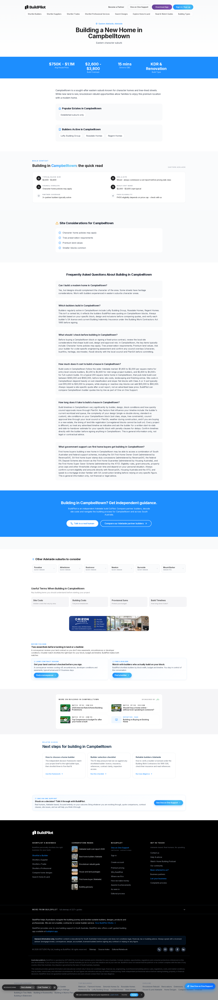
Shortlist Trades (73, 14)
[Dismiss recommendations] (54, 987)
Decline (124, 995)
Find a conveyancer (44, 675)
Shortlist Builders (35, 14)
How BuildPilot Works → (105, 923)
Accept (134, 995)
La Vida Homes (117, 990)
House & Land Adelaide (152, 990)
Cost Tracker (43, 987)
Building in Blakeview (23, 996)
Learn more (114, 995)
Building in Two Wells (23, 993)
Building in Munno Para (64, 993)
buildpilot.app (52, 931)
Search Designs (121, 14)
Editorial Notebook (120, 949)
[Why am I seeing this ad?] (146, 618)
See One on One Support (167, 803)
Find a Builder (26, 987)
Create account (117, 862)
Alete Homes (130, 990)
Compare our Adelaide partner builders (124, 523)
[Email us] (165, 949)
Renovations (166, 987)
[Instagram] (171, 949)
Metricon (82, 987)
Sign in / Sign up (183, 7)
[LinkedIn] (183, 949)
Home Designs (170, 990)
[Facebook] (177, 949)
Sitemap (92, 949)
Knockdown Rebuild (151, 987)
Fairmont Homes (94, 987)
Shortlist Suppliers (54, 14)
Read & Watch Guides (164, 14)
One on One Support (139, 7)
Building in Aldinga (61, 990)
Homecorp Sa (84, 990)
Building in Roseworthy (43, 993)
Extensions (178, 987)
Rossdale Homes (128, 987)
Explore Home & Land (141, 14)
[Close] (141, 994)
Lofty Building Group (100, 990)
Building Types (184, 14)
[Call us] (159, 949)
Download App (162, 7)
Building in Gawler (58, 987)
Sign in (114, 855)
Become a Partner (116, 7)
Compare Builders (185, 990)
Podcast (198, 990)
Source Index (104, 949)
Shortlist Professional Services (97, 14)
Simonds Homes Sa (111, 987)
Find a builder (121, 675)
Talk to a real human (84, 523)
